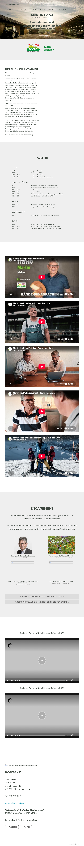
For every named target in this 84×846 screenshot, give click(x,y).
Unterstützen (38, 10)
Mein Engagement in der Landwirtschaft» (42, 597)
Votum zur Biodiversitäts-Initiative (61, 581)
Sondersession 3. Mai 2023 (23, 585)
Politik (10, 10)
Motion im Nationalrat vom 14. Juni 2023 (61, 558)
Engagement (23, 10)
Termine (63, 10)
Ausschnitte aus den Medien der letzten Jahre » (42, 602)
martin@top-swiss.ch (15, 803)
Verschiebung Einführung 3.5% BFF (61, 556)
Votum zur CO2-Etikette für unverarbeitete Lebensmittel (23, 582)
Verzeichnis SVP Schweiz (23, 558)
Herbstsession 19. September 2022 (61, 583)
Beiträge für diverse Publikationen (23, 556)
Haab (12, 4)
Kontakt (10, 15)
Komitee (52, 10)
